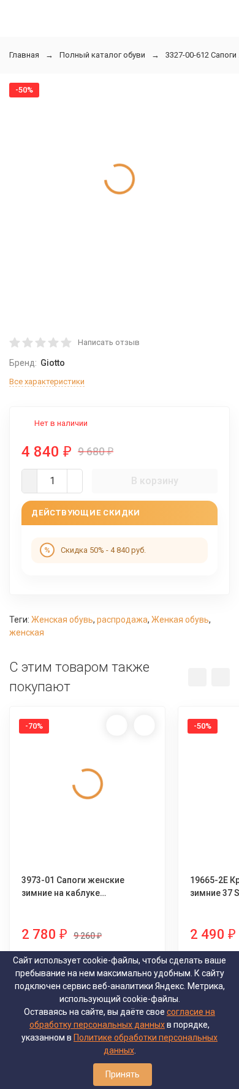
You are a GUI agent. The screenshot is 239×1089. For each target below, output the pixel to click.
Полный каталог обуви (102, 54)
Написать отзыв (109, 342)
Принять (122, 1074)
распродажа (122, 619)
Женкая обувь (180, 619)
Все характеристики (47, 381)
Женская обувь (62, 619)
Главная (24, 54)
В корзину (154, 481)
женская (26, 632)
